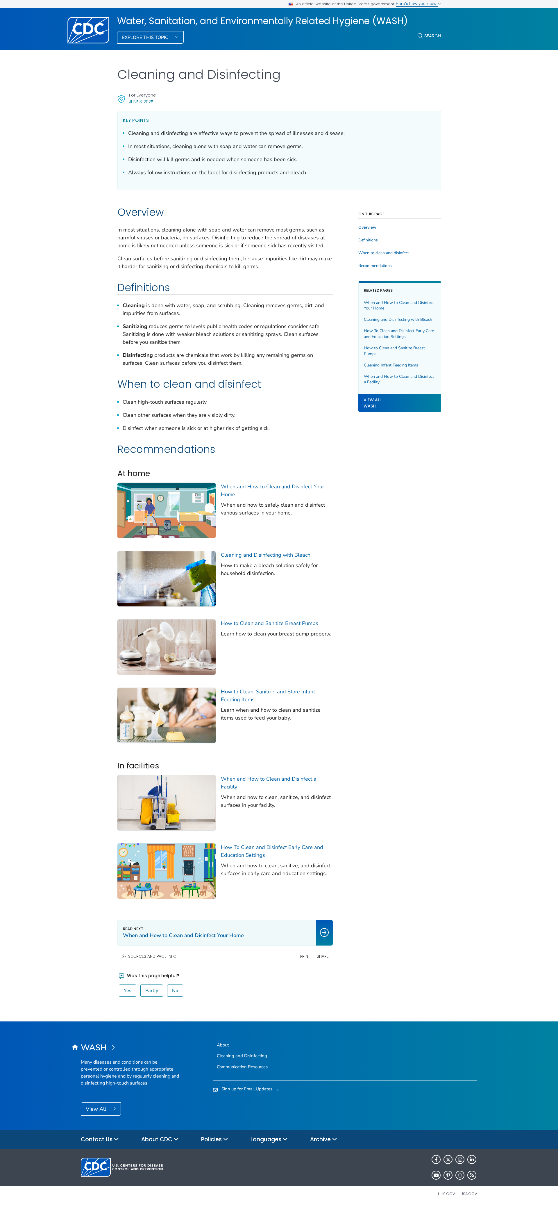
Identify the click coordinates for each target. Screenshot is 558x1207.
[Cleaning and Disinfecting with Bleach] (166, 578)
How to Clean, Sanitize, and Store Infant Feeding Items (268, 695)
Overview (367, 227)
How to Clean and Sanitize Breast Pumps (269, 623)
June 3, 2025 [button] (141, 102)
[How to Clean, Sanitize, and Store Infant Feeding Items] (166, 714)
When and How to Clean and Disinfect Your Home (272, 490)
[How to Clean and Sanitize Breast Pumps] (166, 646)
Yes (127, 990)
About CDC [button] (157, 1139)
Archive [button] (321, 1139)
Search (432, 36)
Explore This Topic (145, 37)
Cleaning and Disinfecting (242, 1056)
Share (323, 956)
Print (305, 956)
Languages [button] (267, 1139)
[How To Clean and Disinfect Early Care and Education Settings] (166, 870)
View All (97, 1108)
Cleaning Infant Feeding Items (391, 365)
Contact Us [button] (97, 1139)
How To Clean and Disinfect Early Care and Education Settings (272, 851)
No (175, 990)
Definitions (368, 240)
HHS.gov (446, 1194)
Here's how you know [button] (417, 3)
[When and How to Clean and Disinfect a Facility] (166, 802)
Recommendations (375, 265)
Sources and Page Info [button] (152, 956)
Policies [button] (212, 1139)
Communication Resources (242, 1067)
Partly (151, 990)
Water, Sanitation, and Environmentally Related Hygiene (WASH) (262, 21)
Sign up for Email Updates (246, 1089)
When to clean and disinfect (383, 253)
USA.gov (468, 1194)
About (223, 1045)
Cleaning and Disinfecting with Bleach (265, 554)
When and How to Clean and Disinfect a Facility (268, 782)
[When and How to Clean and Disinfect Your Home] (166, 509)
